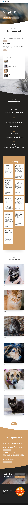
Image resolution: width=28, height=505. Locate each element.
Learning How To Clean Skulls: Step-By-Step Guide (8, 166)
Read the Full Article (7, 462)
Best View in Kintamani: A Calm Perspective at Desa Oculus (19, 182)
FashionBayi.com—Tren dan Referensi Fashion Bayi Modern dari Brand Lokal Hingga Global (19, 213)
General (8, 168)
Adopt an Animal (7, 17)
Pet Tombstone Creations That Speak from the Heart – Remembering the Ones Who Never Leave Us (8, 231)
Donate (5, 50)
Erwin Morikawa (7, 167)
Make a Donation (15, 17)
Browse (5, 40)
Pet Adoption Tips (7, 450)
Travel (17, 184)
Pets (7, 201)
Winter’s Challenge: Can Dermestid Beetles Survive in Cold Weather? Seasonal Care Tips (9, 214)
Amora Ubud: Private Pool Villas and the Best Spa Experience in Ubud (19, 198)
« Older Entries (6, 245)
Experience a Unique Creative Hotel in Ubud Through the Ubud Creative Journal (18, 166)
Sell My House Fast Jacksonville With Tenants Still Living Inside (8, 198)
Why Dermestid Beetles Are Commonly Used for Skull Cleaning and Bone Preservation (9, 181)
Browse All (14, 423)
